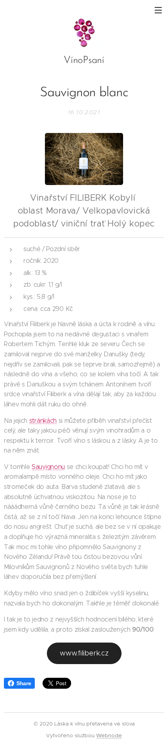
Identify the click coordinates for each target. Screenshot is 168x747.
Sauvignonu (48, 466)
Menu (158, 10)
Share (23, 683)
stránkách (43, 420)
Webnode (109, 735)
